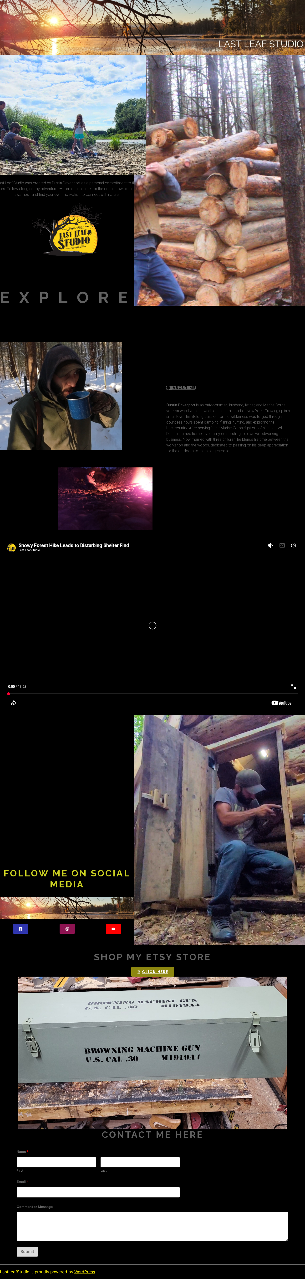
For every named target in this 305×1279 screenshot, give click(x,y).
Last (104, 1170)
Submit (27, 1251)
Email (22, 1182)
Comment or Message (35, 1207)
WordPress (84, 1271)
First (20, 1170)
